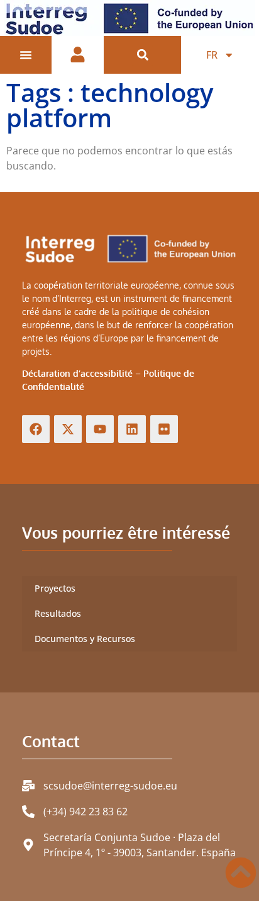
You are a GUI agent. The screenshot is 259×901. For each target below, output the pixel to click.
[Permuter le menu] (25, 55)
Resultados (58, 613)
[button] (142, 55)
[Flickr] (164, 429)
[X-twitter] (68, 429)
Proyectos (55, 588)
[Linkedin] (132, 429)
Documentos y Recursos (85, 639)
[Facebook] (36, 429)
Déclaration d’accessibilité (77, 373)
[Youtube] (100, 429)
